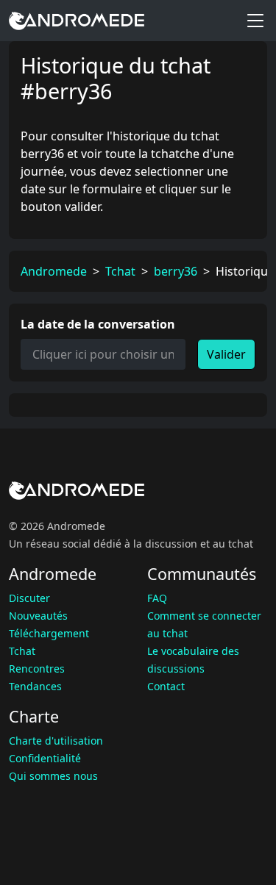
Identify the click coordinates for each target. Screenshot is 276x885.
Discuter (29, 598)
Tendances (35, 686)
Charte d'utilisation (56, 741)
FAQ (157, 598)
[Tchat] (76, 20)
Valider (226, 354)
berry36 (175, 271)
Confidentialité (45, 758)
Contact (166, 686)
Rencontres (37, 669)
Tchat (120, 271)
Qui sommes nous (53, 776)
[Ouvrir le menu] (255, 20)
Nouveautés (38, 616)
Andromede (54, 271)
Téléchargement (49, 633)
